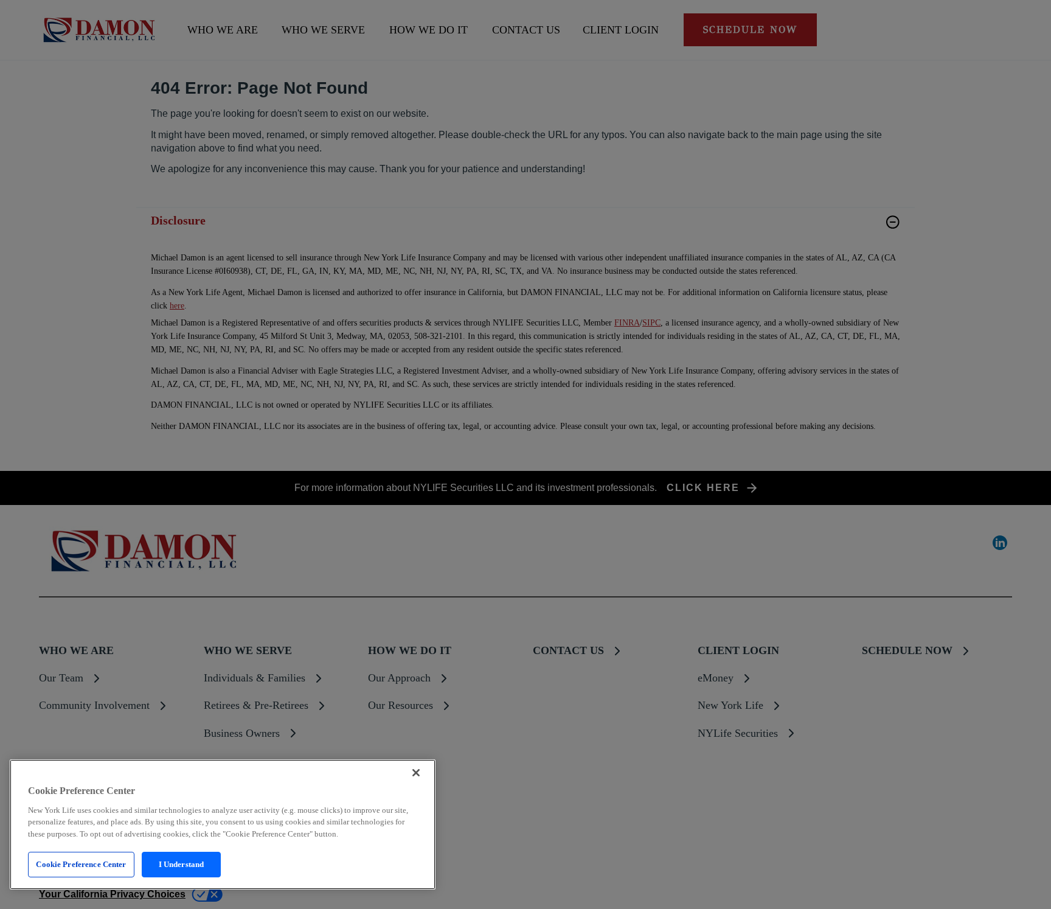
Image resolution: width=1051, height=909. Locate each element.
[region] (222, 824)
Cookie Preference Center (81, 864)
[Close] (416, 772)
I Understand (181, 864)
